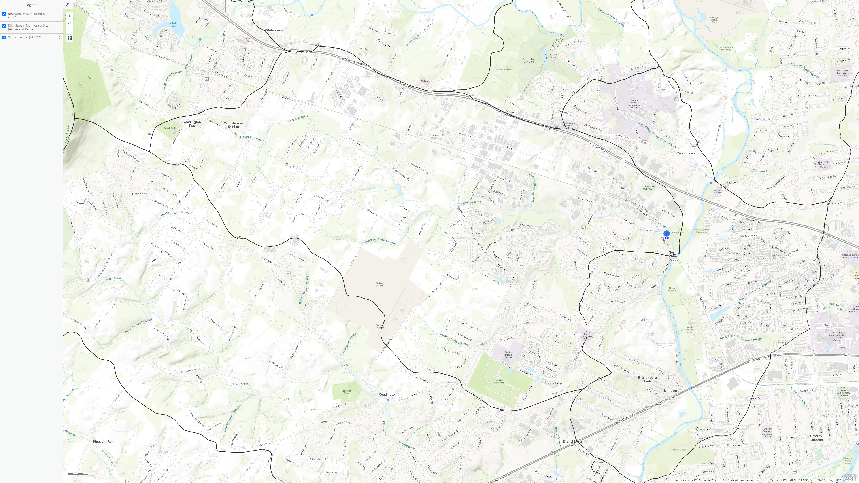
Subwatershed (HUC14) (24, 37)
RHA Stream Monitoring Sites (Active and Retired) (29, 27)
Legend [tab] (31, 5)
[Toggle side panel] (67, 4)
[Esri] (850, 478)
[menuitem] (31, 15)
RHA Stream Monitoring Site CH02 (28, 15)
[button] (69, 15)
